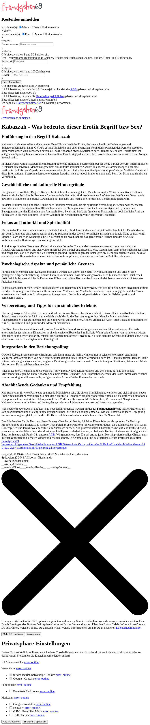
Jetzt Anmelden (11, 82)
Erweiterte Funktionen (34, 691)
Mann (25, 27)
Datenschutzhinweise (28, 102)
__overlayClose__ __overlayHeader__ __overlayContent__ (35, 467)
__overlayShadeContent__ (16, 460)
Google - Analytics (31, 704)
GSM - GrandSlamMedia (35, 711)
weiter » (6, 30)
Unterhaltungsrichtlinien (50, 96)
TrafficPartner (29, 715)
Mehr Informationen (13, 634)
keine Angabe (51, 27)
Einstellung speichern (35, 721)
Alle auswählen (15, 662)
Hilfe (103, 444)
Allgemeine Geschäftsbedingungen (35, 444)
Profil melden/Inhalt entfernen (124, 444)
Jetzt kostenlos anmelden (15, 117)
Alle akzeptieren (11, 721)
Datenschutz (70, 444)
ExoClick (26, 707)
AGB (73, 89)
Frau (36, 27)
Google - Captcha (31, 678)
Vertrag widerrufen (89, 444)
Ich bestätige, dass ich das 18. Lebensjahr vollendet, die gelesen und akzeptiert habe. (58, 89)
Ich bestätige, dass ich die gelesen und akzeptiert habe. (51, 96)
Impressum (8, 444)
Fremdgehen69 (10, 441)
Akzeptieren (33, 634)
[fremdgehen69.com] (21, 114)
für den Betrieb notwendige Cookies (42, 674)
